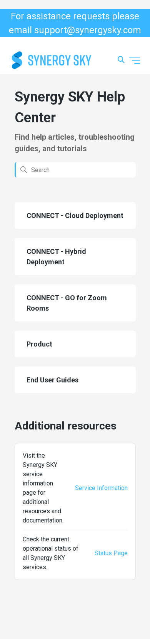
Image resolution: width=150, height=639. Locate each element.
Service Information (101, 488)
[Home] (51, 60)
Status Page (111, 553)
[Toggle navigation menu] (134, 60)
